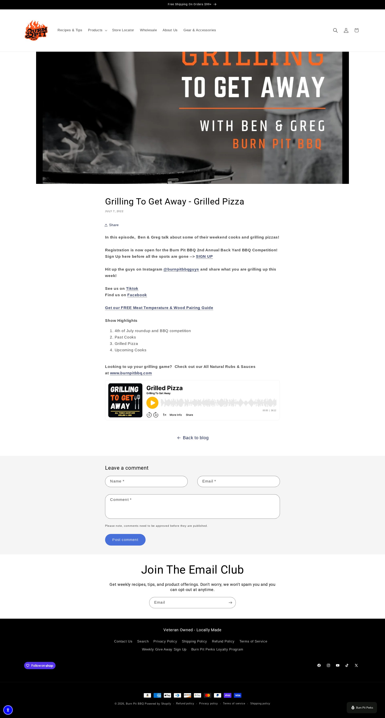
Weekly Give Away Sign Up (164, 649)
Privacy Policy (165, 641)
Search (143, 641)
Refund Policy (223, 641)
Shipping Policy (194, 641)
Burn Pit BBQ (135, 703)
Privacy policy (208, 703)
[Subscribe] (230, 602)
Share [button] (114, 225)
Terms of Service (253, 641)
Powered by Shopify (158, 703)
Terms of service (234, 703)
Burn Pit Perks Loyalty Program (217, 649)
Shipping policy (260, 703)
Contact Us (123, 641)
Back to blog (196, 437)
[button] (97, 30)
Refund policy (185, 703)
